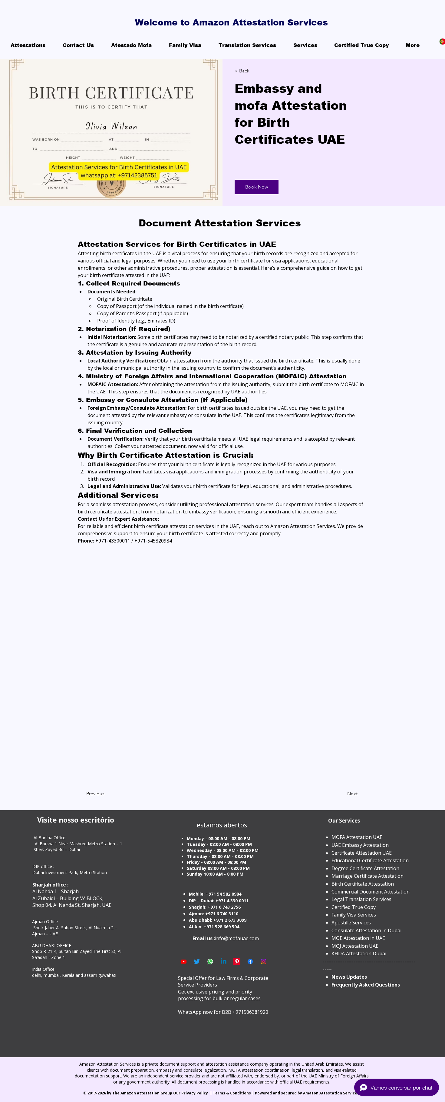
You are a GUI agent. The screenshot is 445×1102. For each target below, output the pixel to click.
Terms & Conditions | (234, 1093)
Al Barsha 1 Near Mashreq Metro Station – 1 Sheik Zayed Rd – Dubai (78, 847)
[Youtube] (183, 961)
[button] (257, 187)
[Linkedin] (223, 961)
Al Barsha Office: (50, 837)
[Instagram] (263, 961)
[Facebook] (250, 961)
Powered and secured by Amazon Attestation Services (307, 1093)
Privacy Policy (195, 1093)
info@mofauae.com (237, 938)
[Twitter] (196, 961)
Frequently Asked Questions (365, 984)
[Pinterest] (236, 961)
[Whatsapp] (210, 961)
